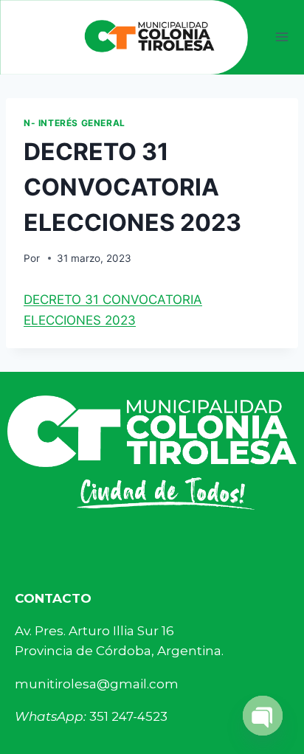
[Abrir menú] (282, 37)
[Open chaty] (263, 716)
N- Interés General (74, 122)
